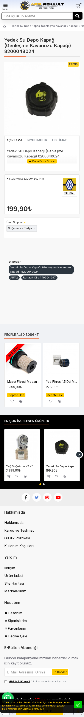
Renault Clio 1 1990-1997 (39, 277)
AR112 (14, 277)
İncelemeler (36, 140)
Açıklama (14, 140)
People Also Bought (21, 334)
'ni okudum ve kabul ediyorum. (38, 681)
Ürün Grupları (14, 222)
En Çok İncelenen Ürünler (26, 421)
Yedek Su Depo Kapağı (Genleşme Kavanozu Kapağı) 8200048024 (40, 269)
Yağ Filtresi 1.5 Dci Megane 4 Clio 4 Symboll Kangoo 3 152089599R (62, 381)
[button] (5, 454)
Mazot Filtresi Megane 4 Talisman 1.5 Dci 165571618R (23, 381)
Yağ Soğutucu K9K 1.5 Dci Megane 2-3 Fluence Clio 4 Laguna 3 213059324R (22, 466)
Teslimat (59, 140)
